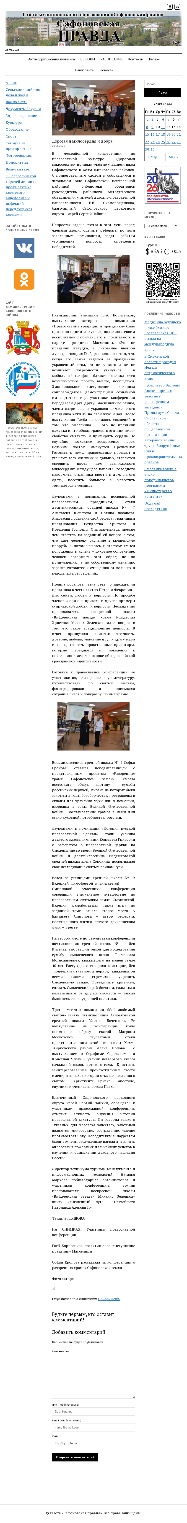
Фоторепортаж (19, 155)
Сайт (55, 1436)
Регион (154, 59)
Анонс (11, 82)
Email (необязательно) (66, 1420)
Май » (173, 157)
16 (153, 134)
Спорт (11, 136)
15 (147, 134)
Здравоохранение (21, 115)
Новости (106, 70)
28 (179, 142)
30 (153, 149)
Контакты (135, 59)
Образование (17, 129)
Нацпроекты (84, 70)
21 (179, 134)
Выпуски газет (18, 169)
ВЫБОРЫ (87, 59)
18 (163, 134)
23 (153, 142)
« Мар (152, 157)
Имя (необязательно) (65, 1404)
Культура (14, 122)
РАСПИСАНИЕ (111, 59)
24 (158, 142)
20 (173, 134)
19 (168, 134)
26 (168, 142)
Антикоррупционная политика (51, 59)
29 (147, 149)
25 (163, 142)
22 (147, 142)
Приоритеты (17, 162)
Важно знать (16, 101)
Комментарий (60, 1351)
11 (163, 126)
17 (158, 134)
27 (173, 142)
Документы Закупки (23, 108)
